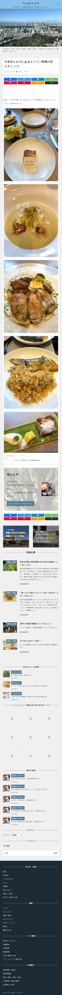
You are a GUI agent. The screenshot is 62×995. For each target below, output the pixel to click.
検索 (55, 853)
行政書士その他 (8, 985)
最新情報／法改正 (9, 970)
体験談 (5, 886)
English (6, 875)
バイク (5, 908)
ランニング (7, 912)
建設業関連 (7, 973)
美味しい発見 (23, 72)
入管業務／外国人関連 (11, 981)
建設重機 (6, 952)
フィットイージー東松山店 (12, 959)
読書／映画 (7, 915)
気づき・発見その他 (10, 897)
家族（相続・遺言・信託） (12, 977)
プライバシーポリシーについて (13, 993)
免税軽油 (6, 944)
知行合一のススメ (9, 941)
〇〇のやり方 (8, 879)
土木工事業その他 (9, 955)
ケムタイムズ (31, 3)
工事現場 (6, 948)
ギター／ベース (8, 923)
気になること (8, 890)
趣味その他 (7, 930)
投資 (4, 872)
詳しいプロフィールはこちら (20, 503)
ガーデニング (8, 919)
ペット (5, 883)
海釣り (5, 926)
